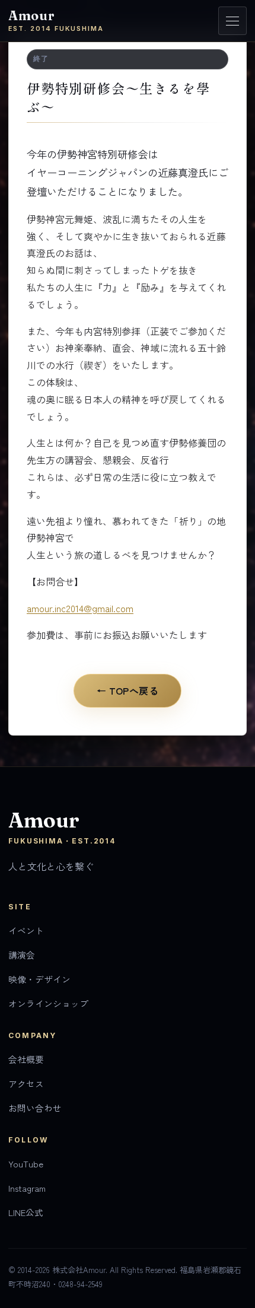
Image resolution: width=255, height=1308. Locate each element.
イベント (26, 930)
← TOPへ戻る (128, 690)
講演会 (21, 955)
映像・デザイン (39, 979)
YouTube (25, 1163)
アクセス (26, 1083)
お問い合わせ (35, 1108)
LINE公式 (25, 1212)
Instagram (27, 1188)
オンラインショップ (48, 1003)
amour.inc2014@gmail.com (80, 608)
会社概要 (26, 1059)
